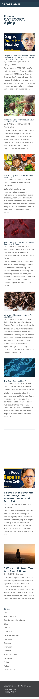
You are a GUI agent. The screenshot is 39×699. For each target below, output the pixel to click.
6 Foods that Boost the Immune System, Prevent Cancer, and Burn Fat (18, 497)
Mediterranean (23, 182)
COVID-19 (8, 632)
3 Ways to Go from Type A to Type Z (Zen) (19, 569)
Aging (6, 65)
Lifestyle (27, 504)
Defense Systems (18, 325)
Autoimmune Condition (20, 322)
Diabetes (16, 255)
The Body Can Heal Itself (15, 381)
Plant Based (9, 670)
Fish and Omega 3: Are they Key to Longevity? (19, 176)
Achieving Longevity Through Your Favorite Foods (19, 121)
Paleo (6, 666)
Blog (12, 127)
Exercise (19, 574)
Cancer (13, 65)
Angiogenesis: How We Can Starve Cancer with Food (19, 243)
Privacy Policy (10, 692)
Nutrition (8, 185)
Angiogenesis (16, 249)
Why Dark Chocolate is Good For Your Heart (18, 316)
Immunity (8, 647)
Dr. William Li (12, 62)
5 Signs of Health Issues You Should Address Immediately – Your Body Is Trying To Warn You (19, 57)
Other (6, 662)
